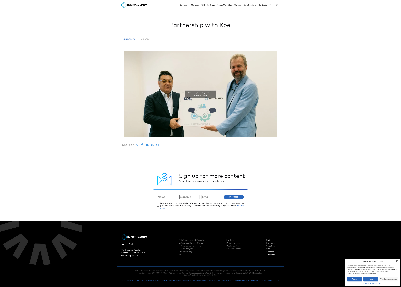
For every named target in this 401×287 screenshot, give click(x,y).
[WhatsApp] (157, 145)
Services (183, 5)
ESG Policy (170, 280)
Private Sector (233, 243)
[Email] (147, 145)
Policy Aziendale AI (237, 280)
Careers (237, 5)
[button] (397, 262)
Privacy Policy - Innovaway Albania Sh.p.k (262, 280)
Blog (230, 5)
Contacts (262, 5)
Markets (195, 5)
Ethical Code (160, 280)
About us (221, 5)
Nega (371, 279)
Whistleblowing (199, 280)
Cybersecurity (185, 251)
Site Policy (149, 280)
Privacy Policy (376, 283)
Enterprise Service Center (191, 243)
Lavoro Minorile (213, 280)
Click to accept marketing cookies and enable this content (200, 94)
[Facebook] (142, 145)
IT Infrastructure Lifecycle (191, 240)
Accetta (354, 279)
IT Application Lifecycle (190, 246)
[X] (136, 145)
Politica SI (225, 280)
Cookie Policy (367, 283)
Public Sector (232, 246)
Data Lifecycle (186, 248)
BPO (181, 254)
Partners (211, 5)
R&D (203, 5)
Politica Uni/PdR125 (184, 280)
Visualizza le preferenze (388, 279)
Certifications (250, 5)
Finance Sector (233, 248)
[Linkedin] (152, 145)
